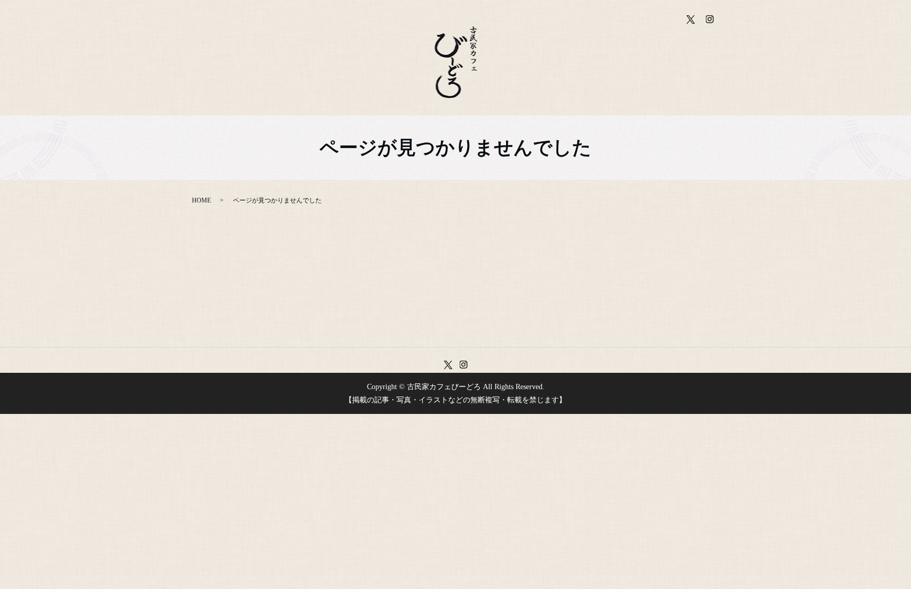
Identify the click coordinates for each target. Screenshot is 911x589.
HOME (201, 200)
